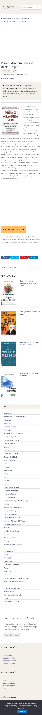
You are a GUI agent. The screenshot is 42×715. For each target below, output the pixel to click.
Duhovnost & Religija (11, 454)
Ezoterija (7, 467)
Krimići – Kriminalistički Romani (15, 521)
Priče (6, 555)
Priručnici (7, 558)
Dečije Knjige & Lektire (12, 437)
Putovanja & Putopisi (11, 565)
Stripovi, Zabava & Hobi (12, 588)
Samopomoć (8, 571)
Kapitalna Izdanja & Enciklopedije (16, 501)
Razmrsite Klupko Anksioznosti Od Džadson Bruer (29, 283)
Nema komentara (9, 78)
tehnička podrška (9, 658)
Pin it (25, 257)
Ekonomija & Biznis (11, 457)
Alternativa (8, 413)
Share (6, 257)
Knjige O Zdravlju (10, 511)
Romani (6, 568)
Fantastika (8, 470)
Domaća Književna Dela (12, 440)
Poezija (6, 541)
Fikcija (6, 474)
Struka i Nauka (9, 592)
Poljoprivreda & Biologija (13, 544)
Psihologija (23, 75)
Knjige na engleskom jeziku (14, 507)
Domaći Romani (9, 443)
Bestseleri (8, 430)
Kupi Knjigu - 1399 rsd (13, 230)
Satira (6, 575)
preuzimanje (7, 655)
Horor (6, 484)
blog (4, 688)
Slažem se (21, 711)
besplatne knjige (9, 663)
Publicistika (11, 267)
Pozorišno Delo (9, 551)
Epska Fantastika (10, 460)
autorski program (12, 635)
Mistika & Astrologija (11, 531)
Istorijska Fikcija (10, 497)
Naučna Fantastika (10, 538)
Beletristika (8, 423)
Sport (6, 585)
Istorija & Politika (10, 494)
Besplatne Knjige (10, 427)
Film (5, 477)
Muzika (6, 534)
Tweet (15, 257)
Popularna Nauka (10, 548)
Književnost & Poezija (12, 518)
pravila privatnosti (9, 661)
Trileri (6, 598)
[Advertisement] (21, 43)
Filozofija (7, 480)
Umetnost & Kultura (11, 602)
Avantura (7, 420)
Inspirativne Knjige (11, 491)
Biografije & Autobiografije (13, 433)
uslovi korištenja (9, 683)
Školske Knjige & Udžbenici (14, 581)
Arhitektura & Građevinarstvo (15, 417)
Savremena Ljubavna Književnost (16, 578)
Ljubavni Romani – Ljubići (13, 524)
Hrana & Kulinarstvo (11, 487)
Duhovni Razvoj (9, 450)
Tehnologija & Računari (12, 595)
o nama (5, 680)
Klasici (6, 504)
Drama (6, 447)
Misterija (7, 528)
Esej (5, 464)
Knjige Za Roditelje (11, 514)
